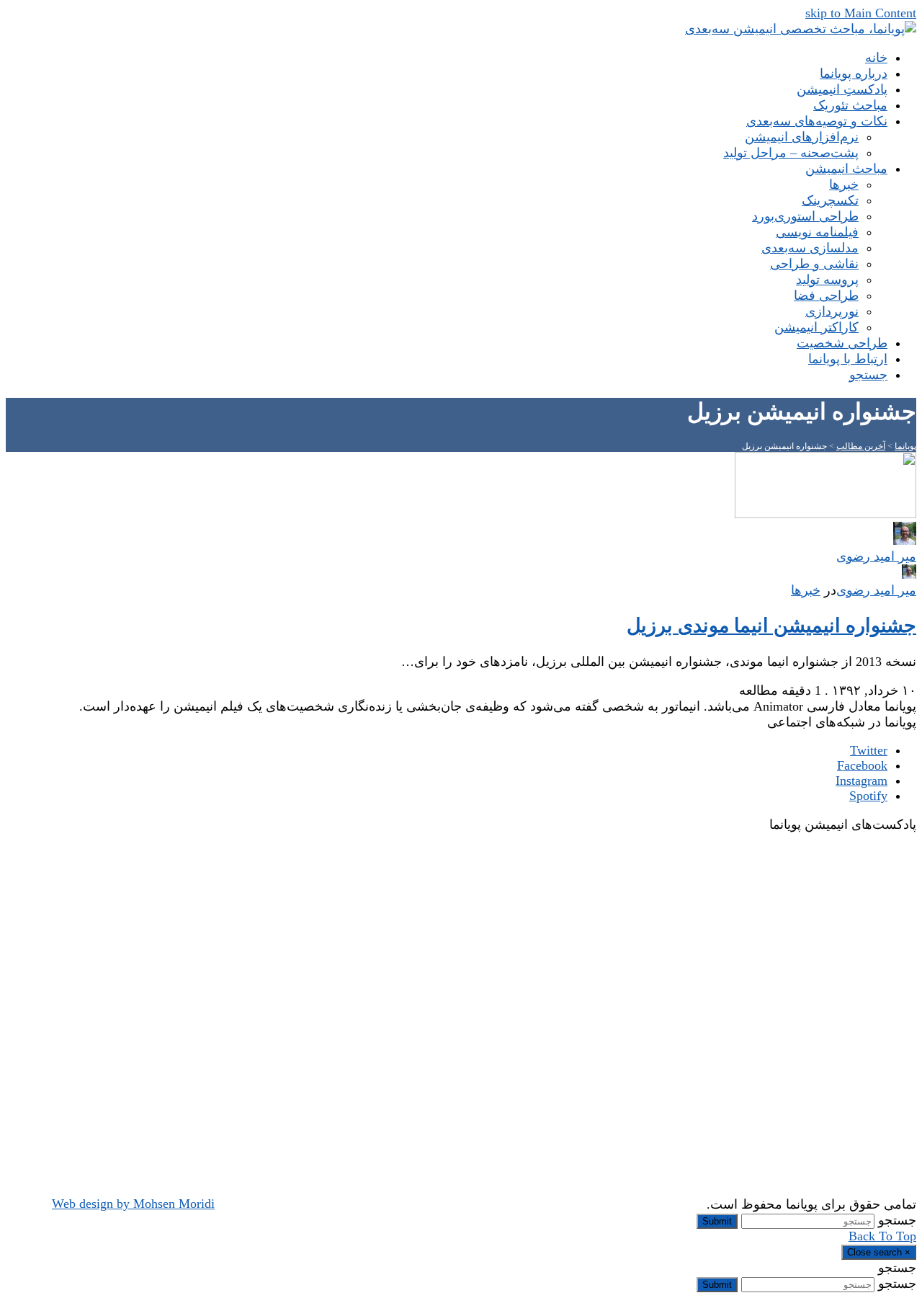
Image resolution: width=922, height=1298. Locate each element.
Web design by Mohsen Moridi (133, 1203)
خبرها (805, 590)
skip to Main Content (860, 13)
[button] (868, 375)
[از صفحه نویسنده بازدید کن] (909, 574)
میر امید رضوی (876, 590)
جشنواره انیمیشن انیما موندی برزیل (771, 625)
